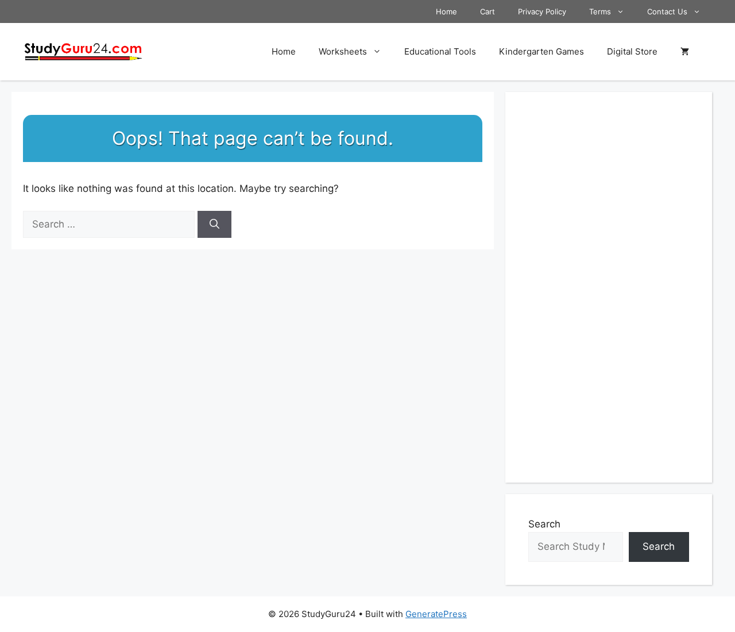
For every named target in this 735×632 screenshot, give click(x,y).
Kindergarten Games (541, 51)
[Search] (214, 224)
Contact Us (667, 11)
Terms (600, 11)
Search (544, 524)
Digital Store (632, 51)
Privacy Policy (542, 11)
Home (446, 11)
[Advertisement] (608, 287)
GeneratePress (436, 613)
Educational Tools (440, 51)
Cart (487, 11)
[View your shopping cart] (685, 51)
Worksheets (343, 51)
